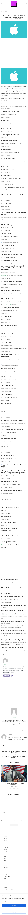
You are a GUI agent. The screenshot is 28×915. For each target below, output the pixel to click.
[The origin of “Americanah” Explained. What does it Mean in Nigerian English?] (14, 773)
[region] (14, 904)
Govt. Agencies (6, 845)
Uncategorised (6, 874)
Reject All (14, 912)
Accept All (14, 905)
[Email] (12, 676)
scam (5, 878)
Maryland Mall (4, 544)
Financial (5, 865)
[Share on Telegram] (22, 730)
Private (5, 856)
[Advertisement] (14, 53)
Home (2, 10)
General (7, 10)
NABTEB (5, 836)
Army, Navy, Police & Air (9, 889)
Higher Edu (6, 842)
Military (5, 860)
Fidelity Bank (3, 275)
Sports (5, 858)
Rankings (5, 840)
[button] (2, 777)
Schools (5, 849)
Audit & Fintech (7, 876)
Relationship (6, 867)
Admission (6, 892)
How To (5, 887)
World (5, 871)
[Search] (26, 3)
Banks (5, 869)
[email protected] (8, 304)
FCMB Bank (14, 406)
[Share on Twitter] (16, 730)
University (6, 847)
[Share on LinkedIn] (19, 730)
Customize (14, 908)
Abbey (12, 18)
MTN (5, 883)
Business (5, 838)
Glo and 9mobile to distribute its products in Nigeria (13, 614)
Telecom (5, 880)
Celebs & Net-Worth (7, 854)
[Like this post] (13, 730)
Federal (5, 851)
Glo (4, 885)
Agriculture (6, 862)
